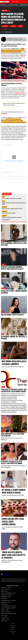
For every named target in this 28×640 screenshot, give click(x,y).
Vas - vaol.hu (4, 617)
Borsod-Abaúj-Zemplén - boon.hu (8, 593)
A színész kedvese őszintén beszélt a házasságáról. (13, 466)
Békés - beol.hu (4, 591)
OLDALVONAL (13, 8)
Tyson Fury (4, 26)
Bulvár (13, 629)
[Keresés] (22, 2)
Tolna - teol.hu (4, 615)
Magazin (12, 627)
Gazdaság (13, 625)
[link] (2, 240)
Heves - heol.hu (4, 604)
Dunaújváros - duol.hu (6, 596)
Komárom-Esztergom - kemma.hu (8, 607)
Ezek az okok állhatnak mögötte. (13, 367)
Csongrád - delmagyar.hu (7, 594)
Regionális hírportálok (13, 585)
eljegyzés (13, 26)
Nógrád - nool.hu (5, 609)
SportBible (4, 113)
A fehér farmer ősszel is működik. (13, 495)
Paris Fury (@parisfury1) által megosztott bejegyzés (14, 176)
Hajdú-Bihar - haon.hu (6, 602)
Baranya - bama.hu (5, 589)
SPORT (7, 8)
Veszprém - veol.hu (5, 619)
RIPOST (2, 8)
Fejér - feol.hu (4, 598)
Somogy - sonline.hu (5, 611)
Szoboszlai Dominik (13, 5)
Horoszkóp (3, 5)
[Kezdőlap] (4, 1)
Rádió (12, 633)
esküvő (20, 26)
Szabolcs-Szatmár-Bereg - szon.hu (8, 613)
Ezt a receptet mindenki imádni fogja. (12, 527)
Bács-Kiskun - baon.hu (6, 587)
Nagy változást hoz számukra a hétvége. (11, 439)
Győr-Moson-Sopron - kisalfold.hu (8, 600)
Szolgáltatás (12, 631)
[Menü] (25, 1)
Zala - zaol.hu (4, 620)
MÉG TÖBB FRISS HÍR (6, 219)
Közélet (13, 623)
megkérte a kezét (19, 93)
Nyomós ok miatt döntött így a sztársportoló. (12, 561)
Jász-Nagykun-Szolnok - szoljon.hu (8, 606)
